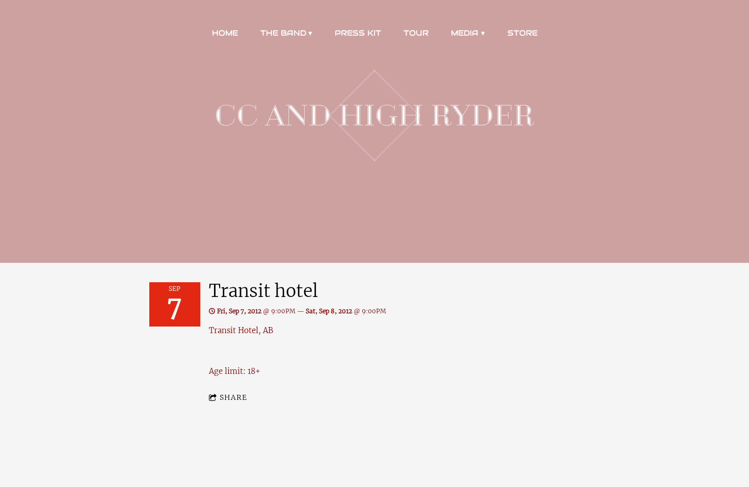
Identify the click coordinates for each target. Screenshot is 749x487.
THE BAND (283, 33)
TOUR (416, 33)
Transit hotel (263, 291)
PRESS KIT (358, 33)
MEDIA (464, 33)
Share (233, 397)
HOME (225, 33)
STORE (522, 33)
